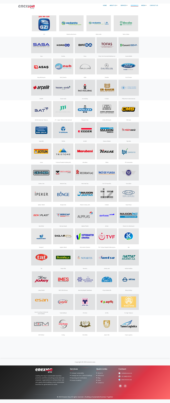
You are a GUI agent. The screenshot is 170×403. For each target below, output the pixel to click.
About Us (113, 5)
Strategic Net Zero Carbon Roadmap (81, 375)
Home (105, 5)
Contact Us (154, 5)
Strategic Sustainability (77, 373)
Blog (99, 378)
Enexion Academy (76, 380)
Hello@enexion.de (126, 373)
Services (123, 5)
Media (143, 5)
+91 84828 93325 (126, 376)
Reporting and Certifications (79, 378)
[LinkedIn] (120, 386)
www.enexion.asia (126, 379)
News (99, 380)
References (134, 5)
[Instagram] (125, 386)
